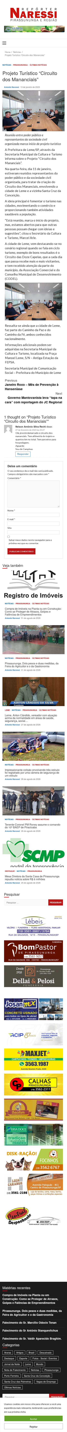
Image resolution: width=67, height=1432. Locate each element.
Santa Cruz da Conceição (37, 1375)
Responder (23, 454)
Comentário (14, 478)
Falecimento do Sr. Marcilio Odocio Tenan (29, 1322)
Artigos (19, 1352)
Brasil (31, 1352)
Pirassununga (20, 65)
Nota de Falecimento (15, 1370)
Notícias (7, 65)
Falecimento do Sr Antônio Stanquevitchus (30, 1330)
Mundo (39, 1364)
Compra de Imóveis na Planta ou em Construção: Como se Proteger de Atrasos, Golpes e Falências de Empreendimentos (33, 585)
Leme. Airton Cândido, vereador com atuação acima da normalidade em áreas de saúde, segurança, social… (33, 691)
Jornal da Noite (12, 1364)
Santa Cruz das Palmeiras (17, 1381)
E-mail (11, 519)
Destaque (10, 871)
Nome (11, 510)
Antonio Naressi (12, 87)
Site (9, 528)
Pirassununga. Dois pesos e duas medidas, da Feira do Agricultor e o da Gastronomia (33, 639)
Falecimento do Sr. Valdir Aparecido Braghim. (32, 1338)
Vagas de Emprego (46, 1381)
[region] (33, 1415)
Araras (7, 1352)
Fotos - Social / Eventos (45, 1358)
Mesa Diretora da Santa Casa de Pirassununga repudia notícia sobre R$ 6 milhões (33, 852)
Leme (7, 710)
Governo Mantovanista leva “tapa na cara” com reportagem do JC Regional (33, 397)
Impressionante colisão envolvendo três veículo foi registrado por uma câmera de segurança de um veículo (33, 746)
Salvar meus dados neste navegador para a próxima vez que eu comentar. (30, 542)
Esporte (23, 1358)
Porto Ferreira (11, 1375)
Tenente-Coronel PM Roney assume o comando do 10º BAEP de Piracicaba (33, 800)
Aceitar (33, 1419)
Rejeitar (34, 1426)
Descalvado (46, 1352)
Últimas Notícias (38, 65)
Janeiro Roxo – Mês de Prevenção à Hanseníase (32, 384)
